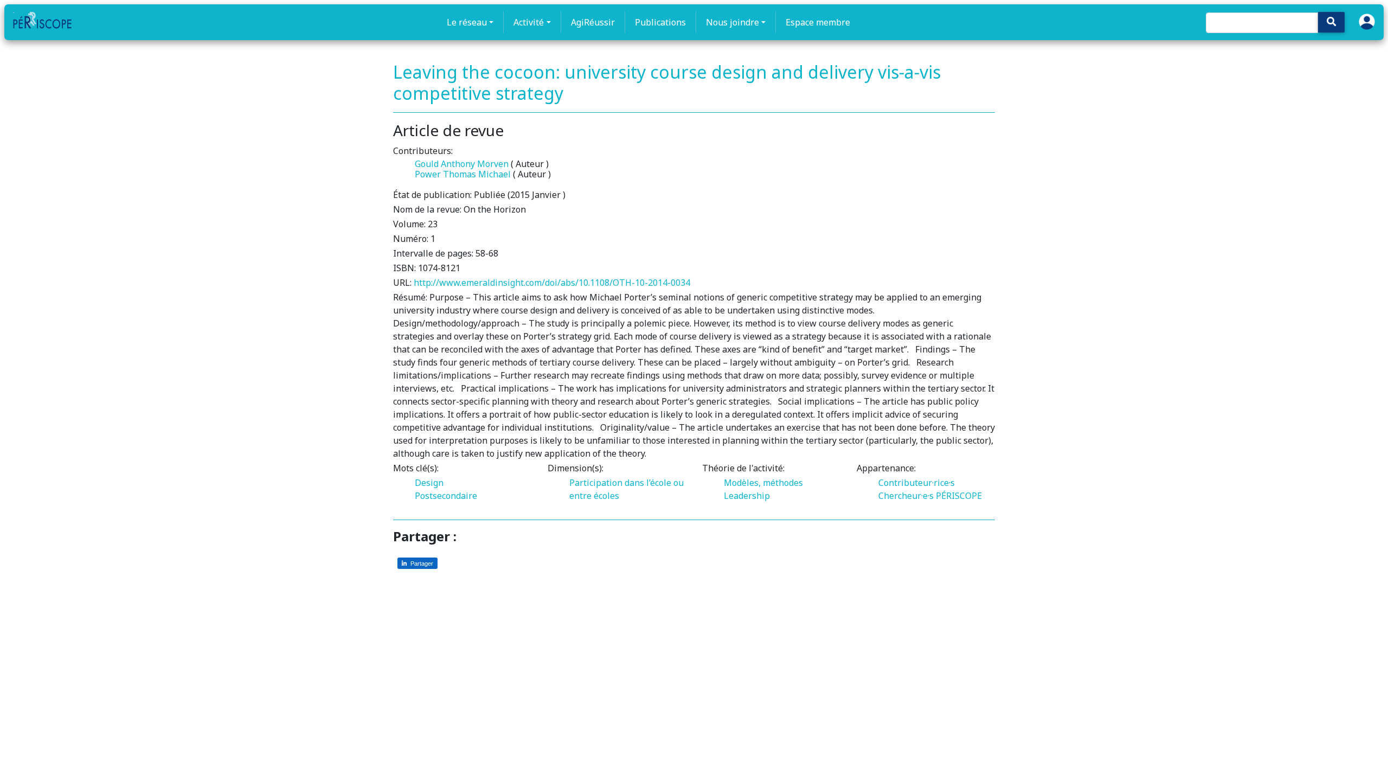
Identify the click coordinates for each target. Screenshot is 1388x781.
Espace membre (818, 22)
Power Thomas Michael (463, 174)
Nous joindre (732, 22)
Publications (660, 22)
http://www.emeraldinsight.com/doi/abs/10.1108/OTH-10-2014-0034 (552, 283)
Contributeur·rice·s (916, 483)
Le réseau (467, 22)
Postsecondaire (446, 496)
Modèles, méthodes (763, 483)
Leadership (747, 496)
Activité (528, 22)
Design (429, 483)
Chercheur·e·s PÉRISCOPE (930, 496)
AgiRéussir (593, 22)
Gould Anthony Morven (462, 164)
